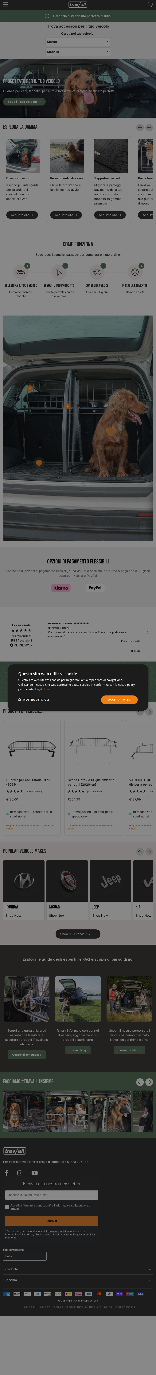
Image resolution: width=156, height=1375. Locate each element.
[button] (33, 699)
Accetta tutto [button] (119, 699)
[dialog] (78, 687)
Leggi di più (42, 689)
